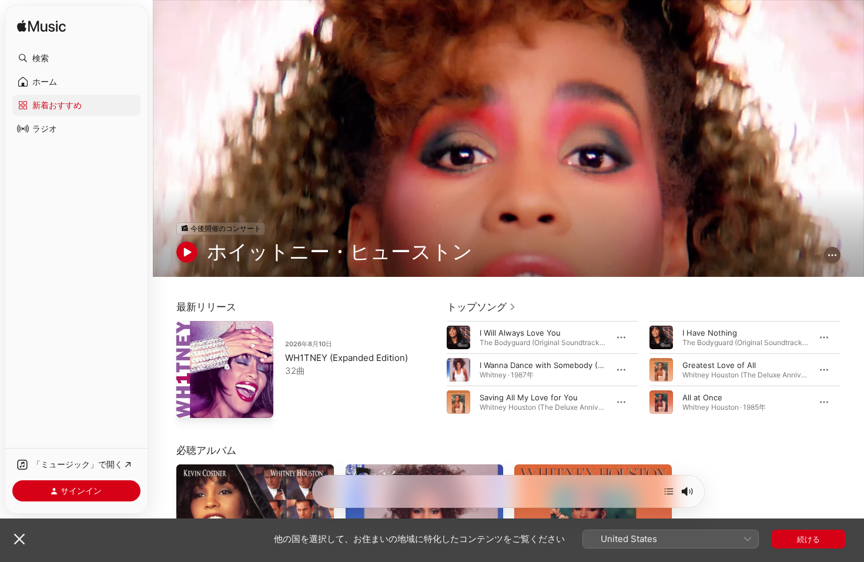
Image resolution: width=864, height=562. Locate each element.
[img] (41, 27)
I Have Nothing (709, 332)
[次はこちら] (669, 491)
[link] (481, 306)
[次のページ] (852, 369)
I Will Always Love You (520, 332)
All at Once (702, 397)
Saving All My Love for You (529, 397)
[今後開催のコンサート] (220, 228)
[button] (76, 58)
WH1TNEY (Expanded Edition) (346, 357)
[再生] (186, 252)
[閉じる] (19, 539)
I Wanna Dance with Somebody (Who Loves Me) (567, 364)
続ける (808, 539)
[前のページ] (435, 369)
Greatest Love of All (719, 364)
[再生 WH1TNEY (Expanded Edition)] (191, 403)
